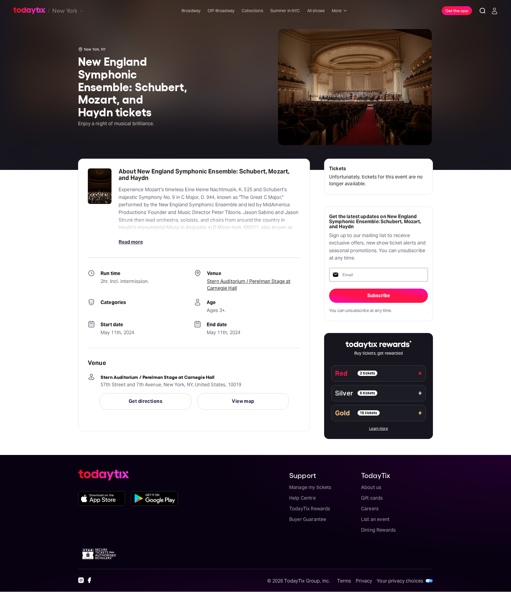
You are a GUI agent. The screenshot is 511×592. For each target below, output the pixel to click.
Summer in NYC (285, 10)
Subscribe (378, 295)
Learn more (378, 428)
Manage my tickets (310, 487)
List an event (375, 519)
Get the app (456, 10)
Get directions (145, 401)
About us (371, 487)
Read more (131, 242)
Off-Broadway (221, 10)
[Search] (482, 10)
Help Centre (302, 498)
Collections (252, 10)
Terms (344, 581)
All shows (316, 10)
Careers (370, 509)
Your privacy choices (400, 581)
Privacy (364, 581)
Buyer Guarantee (307, 519)
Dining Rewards (378, 530)
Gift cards (372, 498)
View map (243, 401)
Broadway (191, 10)
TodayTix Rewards (309, 509)
